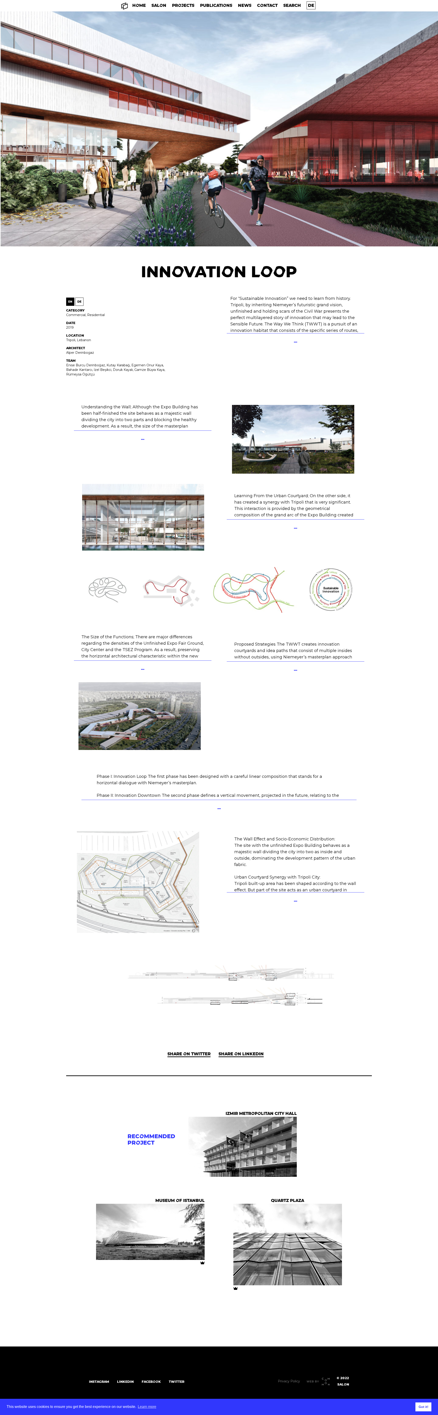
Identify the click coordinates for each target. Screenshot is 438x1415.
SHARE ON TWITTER (189, 1053)
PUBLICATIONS (216, 5)
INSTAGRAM (99, 1382)
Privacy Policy (289, 1381)
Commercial (76, 315)
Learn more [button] (147, 1407)
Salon (158, 5)
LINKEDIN (125, 1382)
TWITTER (176, 1382)
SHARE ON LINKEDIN (241, 1053)
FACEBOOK (151, 1382)
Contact (267, 5)
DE (79, 301)
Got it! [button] (423, 1407)
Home (139, 5)
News (244, 5)
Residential (96, 315)
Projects (183, 5)
